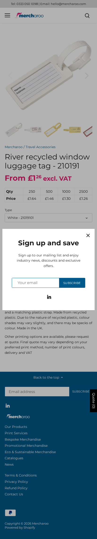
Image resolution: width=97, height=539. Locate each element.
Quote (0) (94, 401)
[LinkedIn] (49, 296)
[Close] (88, 235)
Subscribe (72, 283)
